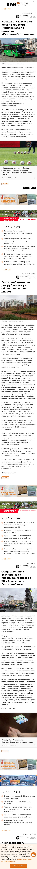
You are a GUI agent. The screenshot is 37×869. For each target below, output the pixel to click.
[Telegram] (29, 188)
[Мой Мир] (32, 188)
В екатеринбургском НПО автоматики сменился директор (19, 797)
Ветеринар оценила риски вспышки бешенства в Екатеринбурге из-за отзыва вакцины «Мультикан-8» (18, 256)
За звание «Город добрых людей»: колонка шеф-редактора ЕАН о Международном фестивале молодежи (19, 551)
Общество (5, 183)
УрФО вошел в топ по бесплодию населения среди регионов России (18, 537)
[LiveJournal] (34, 188)
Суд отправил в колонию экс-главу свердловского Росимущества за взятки (18, 544)
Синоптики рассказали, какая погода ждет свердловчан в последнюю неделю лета (18, 241)
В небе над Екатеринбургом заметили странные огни (19, 531)
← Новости (5, 9)
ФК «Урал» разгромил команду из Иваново (17, 803)
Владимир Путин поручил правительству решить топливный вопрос (18, 233)
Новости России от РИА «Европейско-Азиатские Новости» (13, 4)
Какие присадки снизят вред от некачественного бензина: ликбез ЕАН (19, 263)
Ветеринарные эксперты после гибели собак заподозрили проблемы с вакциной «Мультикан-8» (19, 249)
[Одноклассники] (26, 188)
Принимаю (18, 866)
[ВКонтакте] (24, 188)
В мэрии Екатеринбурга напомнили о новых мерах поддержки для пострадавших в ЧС (19, 525)
